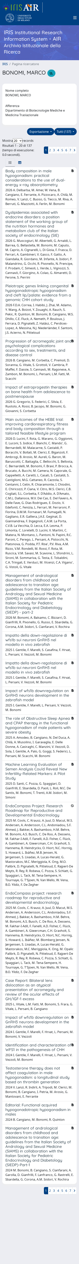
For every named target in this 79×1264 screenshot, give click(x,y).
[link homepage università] (18, 18)
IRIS (5, 64)
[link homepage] (22, 7)
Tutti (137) (64, 132)
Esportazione (39, 132)
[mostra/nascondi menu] (75, 18)
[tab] (10, 163)
